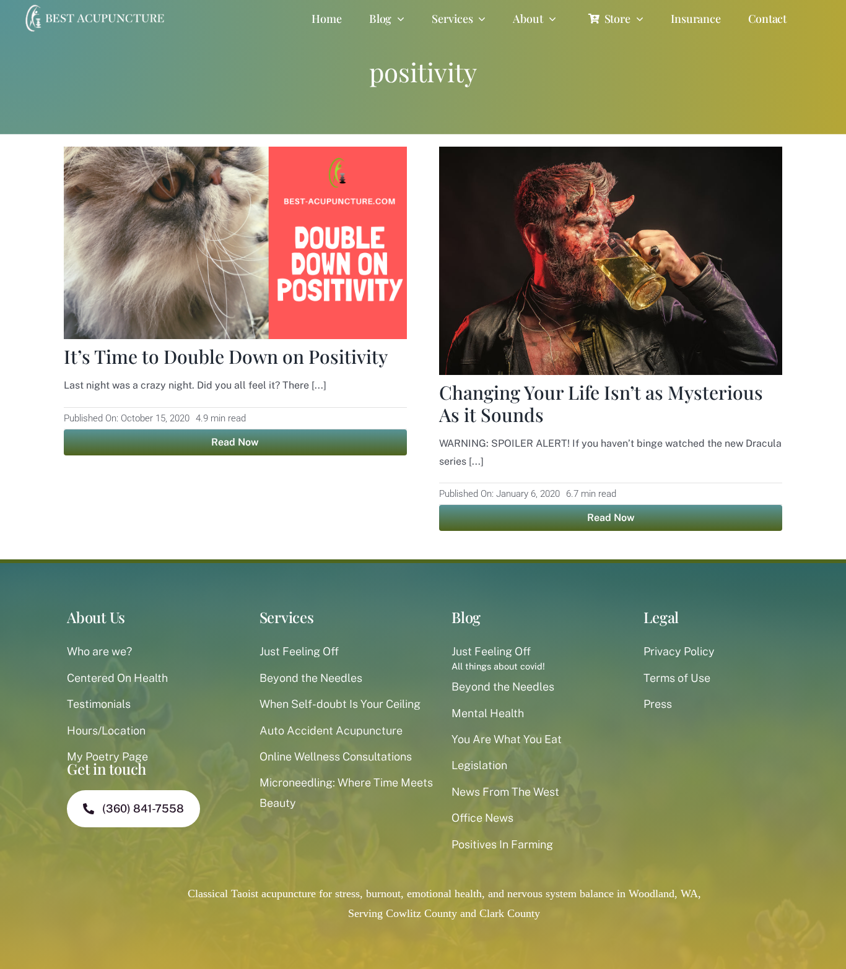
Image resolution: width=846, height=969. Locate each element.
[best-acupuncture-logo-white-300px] (93, 6)
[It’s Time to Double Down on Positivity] (235, 156)
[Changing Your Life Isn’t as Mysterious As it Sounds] (610, 156)
